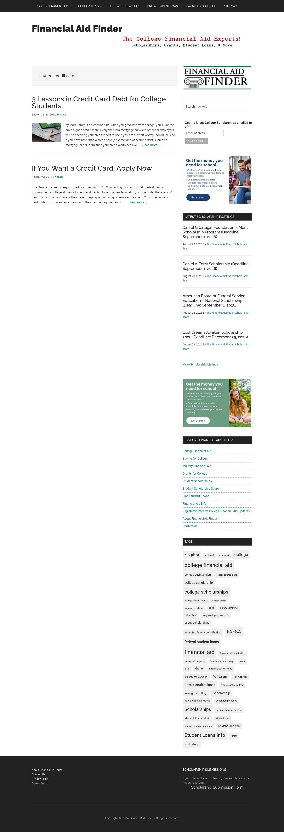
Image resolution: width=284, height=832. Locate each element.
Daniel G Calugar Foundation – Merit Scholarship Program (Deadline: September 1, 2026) (215, 232)
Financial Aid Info (195, 503)
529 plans (192, 555)
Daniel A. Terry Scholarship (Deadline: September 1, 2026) (216, 266)
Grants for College (195, 473)
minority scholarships (196, 677)
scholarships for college (229, 710)
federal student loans (202, 642)
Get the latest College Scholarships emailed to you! (218, 124)
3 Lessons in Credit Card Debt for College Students (99, 102)
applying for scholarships (217, 555)
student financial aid (197, 718)
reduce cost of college (232, 685)
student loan (222, 718)
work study (192, 744)
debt (211, 608)
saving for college (196, 693)
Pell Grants (240, 677)
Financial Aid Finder (77, 28)
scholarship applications (197, 700)
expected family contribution (203, 632)
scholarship (221, 693)
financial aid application (232, 653)
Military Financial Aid (197, 466)
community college (194, 608)
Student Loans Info (205, 735)
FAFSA (234, 632)
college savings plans (226, 575)
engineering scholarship (216, 615)
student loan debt (229, 726)
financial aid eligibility (195, 661)
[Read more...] (151, 145)
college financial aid (208, 565)
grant (187, 669)
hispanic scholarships (220, 668)
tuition (234, 736)
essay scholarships (197, 622)
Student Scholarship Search (201, 488)
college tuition (219, 601)
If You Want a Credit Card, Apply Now (92, 168)
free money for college (222, 661)
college (241, 554)
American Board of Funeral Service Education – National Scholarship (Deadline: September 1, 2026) (214, 300)
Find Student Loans (196, 496)
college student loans (196, 600)
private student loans (200, 685)
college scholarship (199, 582)
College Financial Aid (197, 451)
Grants (199, 668)
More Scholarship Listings (200, 364)
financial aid (199, 652)
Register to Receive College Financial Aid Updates (216, 511)
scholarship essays (226, 700)
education (191, 615)
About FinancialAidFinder (200, 518)
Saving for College (195, 458)
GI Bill (242, 661)
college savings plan (198, 574)
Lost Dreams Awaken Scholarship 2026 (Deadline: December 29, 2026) (215, 334)
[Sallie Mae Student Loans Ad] (217, 203)
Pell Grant (220, 677)
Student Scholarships (197, 481)
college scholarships (206, 592)
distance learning (229, 608)
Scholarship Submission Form (217, 787)
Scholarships (198, 709)
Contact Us (190, 526)
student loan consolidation (199, 726)
